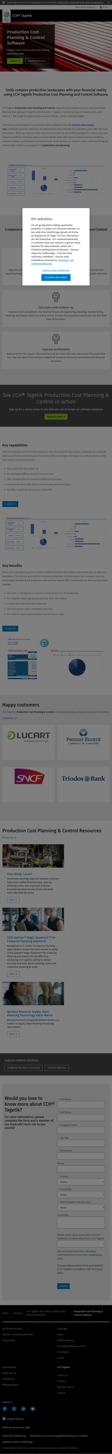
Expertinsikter (9, 1367)
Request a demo (65, 1387)
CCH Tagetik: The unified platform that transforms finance (45, 1313)
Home (5, 1313)
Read (12, 900)
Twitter (14, 1408)
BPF (23, 1068)
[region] (56, 246)
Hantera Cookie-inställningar (56, 270)
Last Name (64, 1112)
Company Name (67, 1125)
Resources (7, 837)
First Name (64, 1099)
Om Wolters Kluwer (12, 1328)
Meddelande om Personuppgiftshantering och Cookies (59, 1435)
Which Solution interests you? (74, 1202)
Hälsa (60, 1334)
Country (63, 1176)
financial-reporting (56, 1068)
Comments (62, 1215)
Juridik (60, 1357)
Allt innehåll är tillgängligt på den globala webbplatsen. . (81, 2)
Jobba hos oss (9, 1373)
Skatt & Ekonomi (65, 1340)
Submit (63, 1286)
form (15, 61)
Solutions (17, 1313)
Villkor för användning (14, 1435)
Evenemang (8, 1340)
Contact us (62, 1375)
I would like (65, 1189)
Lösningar (62, 1328)
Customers (7, 718)
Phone (60, 1163)
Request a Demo (54, 416)
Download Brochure (37, 61)
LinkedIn (23, 1408)
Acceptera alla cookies (56, 277)
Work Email (65, 1150)
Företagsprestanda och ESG (71, 1346)
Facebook (4, 1408)
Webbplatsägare (10, 1384)
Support (61, 1393)
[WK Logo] (13, 1418)
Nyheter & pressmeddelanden (18, 1334)
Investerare (8, 1379)
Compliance (63, 1352)
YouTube (32, 1408)
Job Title (63, 1138)
